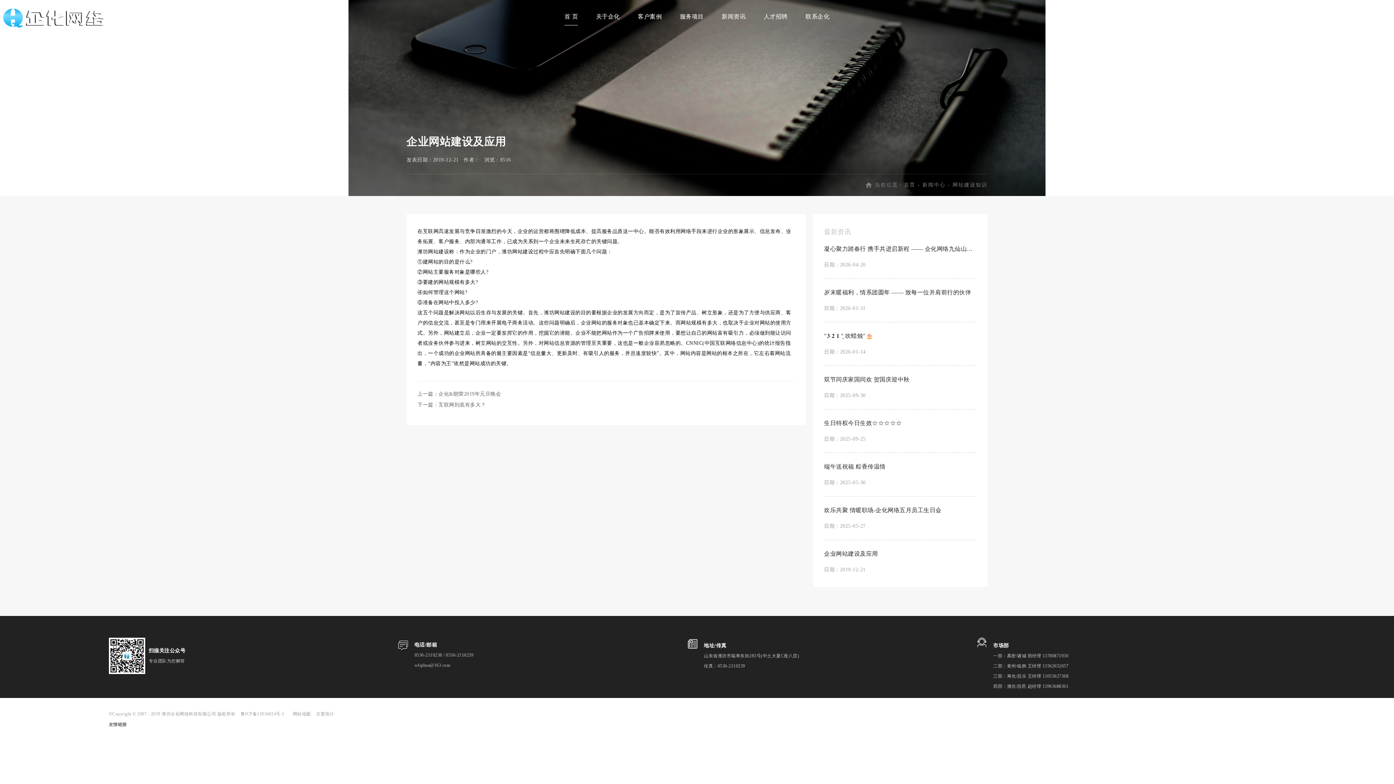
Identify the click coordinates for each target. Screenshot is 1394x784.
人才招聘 (776, 16)
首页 (910, 185)
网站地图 (302, 713)
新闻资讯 (734, 16)
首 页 (571, 16)
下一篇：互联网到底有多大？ (451, 405)
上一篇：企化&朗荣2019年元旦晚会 (459, 394)
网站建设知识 (970, 185)
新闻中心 (934, 185)
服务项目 (692, 16)
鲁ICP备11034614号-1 (265, 713)
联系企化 (818, 16)
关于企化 (608, 16)
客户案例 (650, 16)
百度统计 (325, 713)
